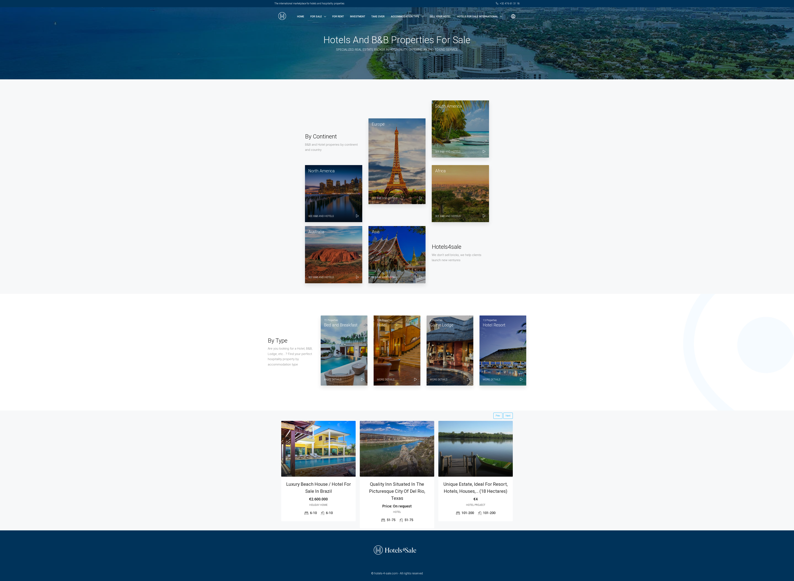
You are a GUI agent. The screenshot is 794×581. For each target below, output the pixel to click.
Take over (378, 16)
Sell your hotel (440, 16)
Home (300, 16)
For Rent (338, 16)
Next (508, 415)
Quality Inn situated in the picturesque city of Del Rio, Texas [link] (397, 491)
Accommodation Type (405, 16)
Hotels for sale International (477, 16)
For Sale (316, 16)
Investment (357, 16)
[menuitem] (513, 16)
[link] (318, 449)
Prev (498, 415)
